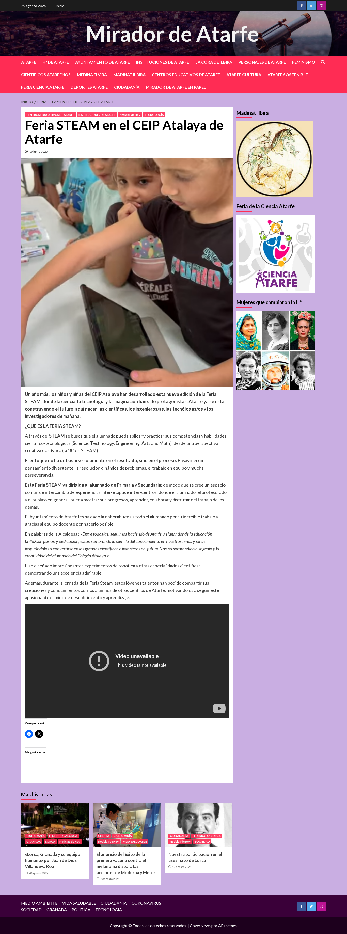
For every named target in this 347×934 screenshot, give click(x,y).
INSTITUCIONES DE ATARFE (162, 62)
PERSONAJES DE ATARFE (262, 62)
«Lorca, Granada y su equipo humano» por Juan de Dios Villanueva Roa (52, 860)
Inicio (60, 6)
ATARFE (28, 62)
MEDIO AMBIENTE (39, 902)
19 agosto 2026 (181, 866)
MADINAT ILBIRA (129, 74)
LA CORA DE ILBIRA (213, 62)
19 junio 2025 (38, 151)
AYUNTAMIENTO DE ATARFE (102, 62)
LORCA (50, 841)
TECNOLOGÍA (154, 114)
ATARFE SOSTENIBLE (287, 74)
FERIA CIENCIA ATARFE (42, 87)
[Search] (323, 62)
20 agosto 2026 (38, 873)
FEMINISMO (303, 62)
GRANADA (33, 841)
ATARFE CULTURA (243, 74)
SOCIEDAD (202, 841)
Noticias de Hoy (130, 114)
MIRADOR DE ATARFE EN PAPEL (176, 87)
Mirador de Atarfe (172, 33)
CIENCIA (103, 836)
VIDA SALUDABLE (135, 841)
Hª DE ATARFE (55, 62)
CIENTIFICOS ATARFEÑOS (46, 74)
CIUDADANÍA (126, 87)
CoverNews (200, 925)
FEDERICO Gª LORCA (63, 836)
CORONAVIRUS (146, 902)
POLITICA (81, 909)
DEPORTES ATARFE (89, 87)
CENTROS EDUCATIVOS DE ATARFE (186, 74)
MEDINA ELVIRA (92, 74)
